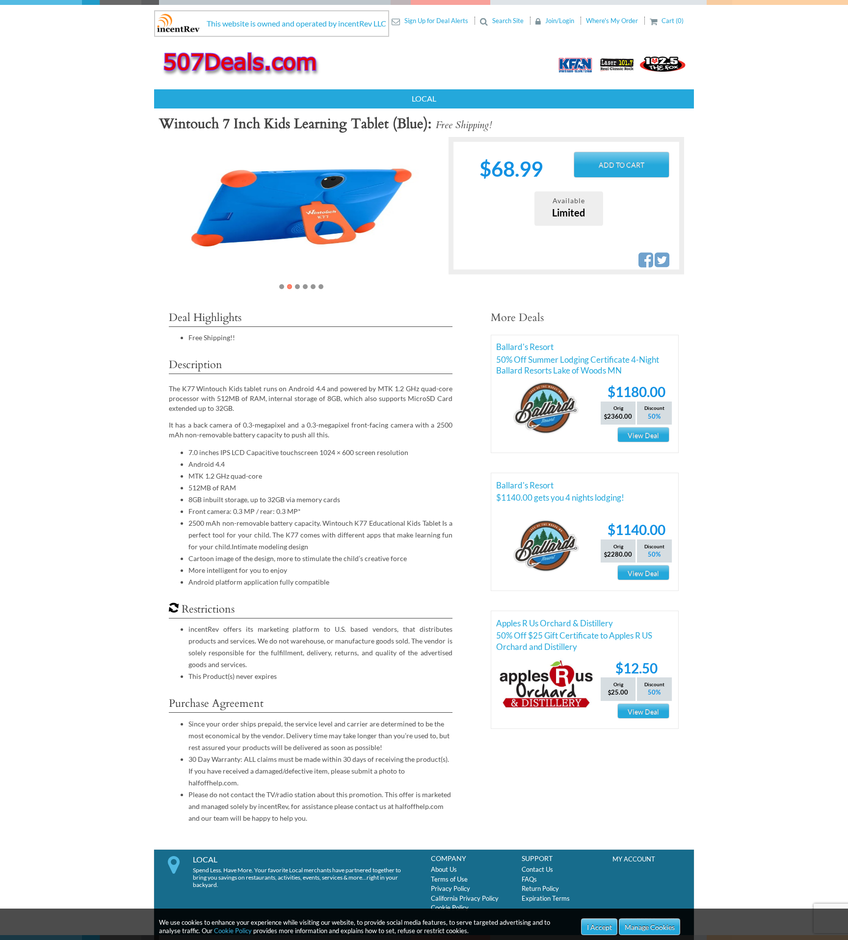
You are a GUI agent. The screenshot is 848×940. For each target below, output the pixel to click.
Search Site (508, 21)
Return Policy (540, 888)
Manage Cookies (650, 927)
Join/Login (560, 21)
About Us (444, 869)
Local (424, 98)
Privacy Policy (450, 888)
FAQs (529, 879)
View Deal (643, 435)
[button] (184, 214)
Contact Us (537, 869)
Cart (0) (672, 21)
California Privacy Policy (465, 898)
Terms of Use (449, 879)
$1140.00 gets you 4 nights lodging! (560, 497)
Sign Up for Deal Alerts (436, 21)
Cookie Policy (232, 931)
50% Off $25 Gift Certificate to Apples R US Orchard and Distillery (574, 637)
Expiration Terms (546, 898)
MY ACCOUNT (633, 859)
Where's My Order (612, 21)
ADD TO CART (621, 165)
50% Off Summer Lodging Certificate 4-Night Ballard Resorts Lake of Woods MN (577, 361)
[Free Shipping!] (301, 207)
